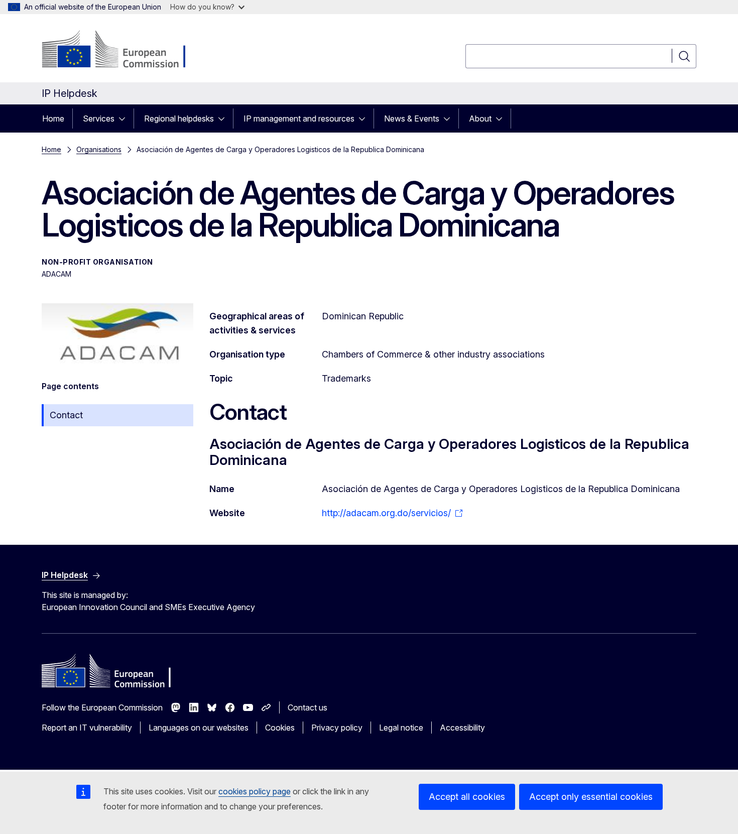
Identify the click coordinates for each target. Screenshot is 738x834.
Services (98, 118)
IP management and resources (298, 118)
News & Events (411, 118)
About (480, 118)
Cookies (280, 728)
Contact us (307, 707)
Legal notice (401, 728)
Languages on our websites (199, 728)
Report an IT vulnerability (87, 728)
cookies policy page (254, 791)
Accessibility (462, 728)
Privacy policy (336, 728)
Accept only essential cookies (591, 796)
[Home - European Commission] (123, 50)
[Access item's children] (125, 118)
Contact (66, 415)
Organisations (98, 149)
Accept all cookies (467, 796)
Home (53, 118)
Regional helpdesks (179, 118)
